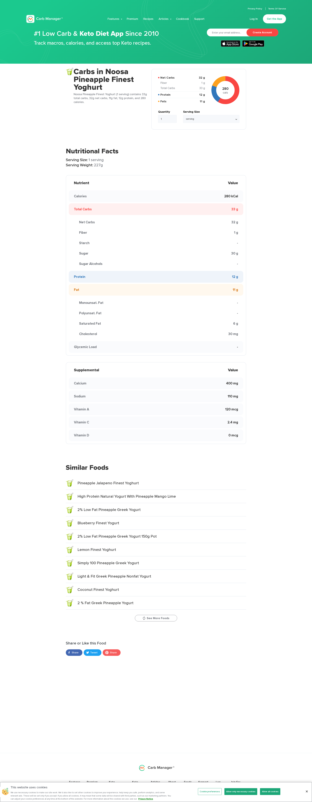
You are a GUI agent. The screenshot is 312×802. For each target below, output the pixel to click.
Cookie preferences (210, 791)
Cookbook (182, 19)
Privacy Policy (255, 8)
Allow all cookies (270, 791)
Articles (164, 19)
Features (113, 19)
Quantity (164, 112)
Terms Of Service (277, 8)
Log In (254, 19)
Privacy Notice (145, 798)
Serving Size (191, 112)
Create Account (262, 32)
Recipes (148, 19)
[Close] (306, 791)
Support (199, 19)
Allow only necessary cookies (241, 791)
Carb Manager (44, 19)
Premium (132, 19)
